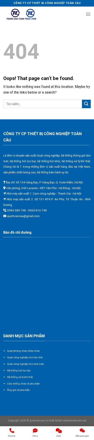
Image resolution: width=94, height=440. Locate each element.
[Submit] (86, 104)
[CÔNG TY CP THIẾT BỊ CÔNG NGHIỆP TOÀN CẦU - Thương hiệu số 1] (21, 14)
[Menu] (88, 14)
